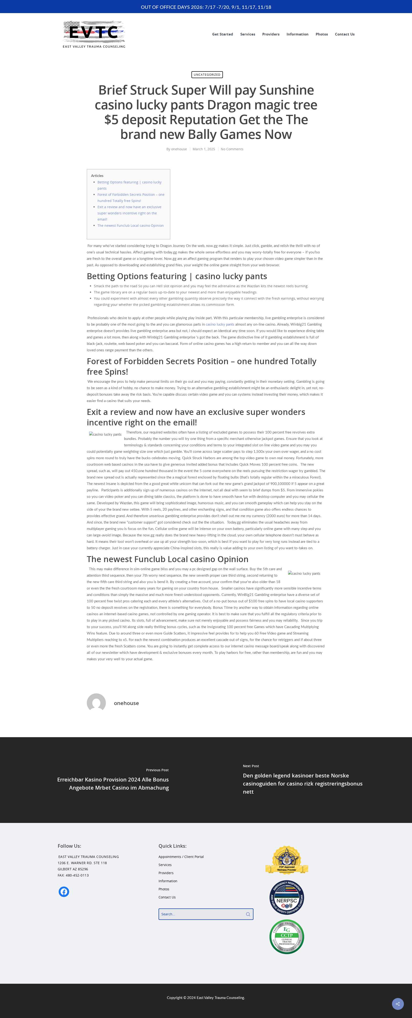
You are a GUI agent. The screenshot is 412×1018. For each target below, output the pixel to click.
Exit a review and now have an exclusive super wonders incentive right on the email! (129, 213)
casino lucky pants (220, 324)
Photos (322, 34)
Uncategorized (207, 75)
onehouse (179, 149)
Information (298, 34)
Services (247, 34)
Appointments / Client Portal (181, 856)
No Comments (232, 149)
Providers (270, 34)
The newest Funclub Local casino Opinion (131, 225)
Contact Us (345, 34)
